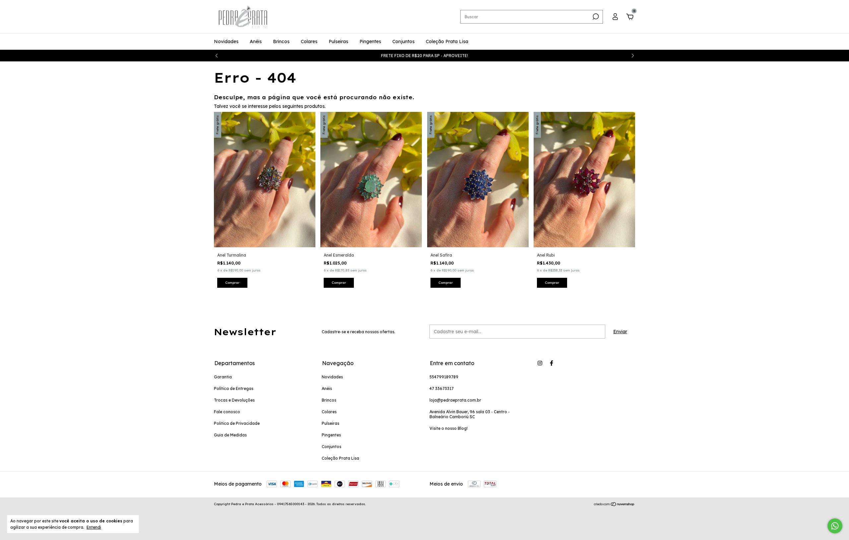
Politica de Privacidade (237, 423)
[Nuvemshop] (614, 505)
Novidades (226, 41)
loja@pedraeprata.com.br (455, 400)
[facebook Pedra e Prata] (551, 363)
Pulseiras (338, 41)
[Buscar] (595, 16)
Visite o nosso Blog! (448, 428)
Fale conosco (227, 411)
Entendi (94, 527)
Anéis (256, 41)
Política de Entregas (233, 388)
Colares (309, 41)
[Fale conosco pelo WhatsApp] (834, 525)
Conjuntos (403, 41)
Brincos (281, 41)
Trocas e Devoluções (234, 400)
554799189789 (443, 376)
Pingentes (370, 41)
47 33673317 (441, 388)
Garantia (223, 376)
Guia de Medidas (230, 434)
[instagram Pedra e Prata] (540, 363)
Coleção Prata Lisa (447, 41)
